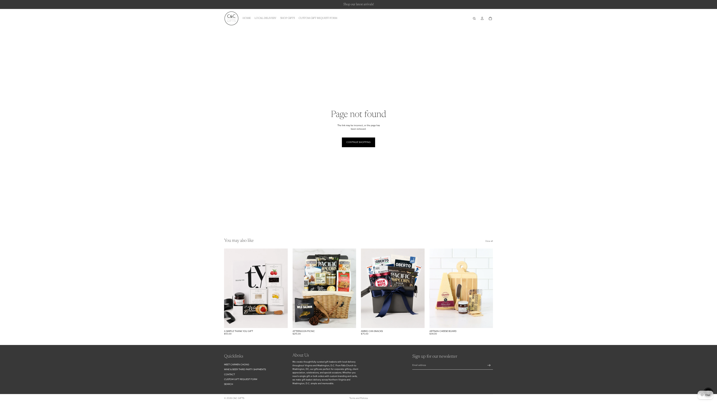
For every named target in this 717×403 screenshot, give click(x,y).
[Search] (474, 18)
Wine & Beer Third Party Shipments (245, 369)
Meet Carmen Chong (236, 364)
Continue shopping (358, 142)
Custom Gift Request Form (240, 379)
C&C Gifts (238, 398)
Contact (229, 374)
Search (228, 384)
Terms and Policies (358, 398)
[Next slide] (282, 288)
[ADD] (282, 322)
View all (489, 241)
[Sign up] (489, 365)
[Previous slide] (229, 288)
